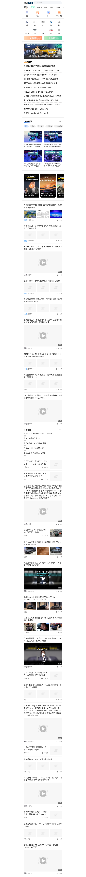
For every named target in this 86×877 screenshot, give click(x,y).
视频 (51, 7)
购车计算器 (59, 16)
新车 (38, 16)
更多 (60, 121)
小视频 (57, 7)
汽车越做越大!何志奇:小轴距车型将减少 (38, 87)
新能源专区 (53, 38)
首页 (26, 7)
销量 (27, 16)
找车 (48, 16)
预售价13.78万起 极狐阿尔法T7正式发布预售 (40, 75)
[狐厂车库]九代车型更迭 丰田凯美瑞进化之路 (40, 83)
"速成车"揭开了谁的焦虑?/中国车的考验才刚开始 (42, 105)
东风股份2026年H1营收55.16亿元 (36, 113)
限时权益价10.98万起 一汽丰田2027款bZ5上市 (41, 79)
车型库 (32, 7)
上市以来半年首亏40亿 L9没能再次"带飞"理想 (41, 100)
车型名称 (39, 2)
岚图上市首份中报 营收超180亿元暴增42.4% (40, 92)
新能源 (39, 7)
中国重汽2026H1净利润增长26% (36, 109)
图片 (45, 7)
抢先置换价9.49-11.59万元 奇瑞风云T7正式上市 (41, 70)
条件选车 (33, 38)
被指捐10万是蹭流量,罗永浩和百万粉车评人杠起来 (42, 96)
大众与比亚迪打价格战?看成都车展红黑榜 (39, 66)
